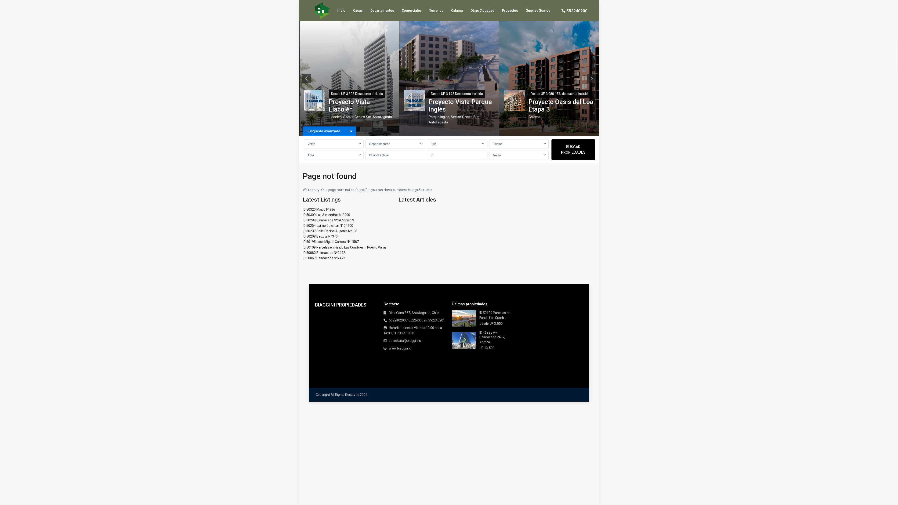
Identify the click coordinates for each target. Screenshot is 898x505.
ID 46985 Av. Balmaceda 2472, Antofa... (492, 337)
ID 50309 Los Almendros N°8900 (326, 215)
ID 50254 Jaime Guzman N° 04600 (328, 225)
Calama (457, 10)
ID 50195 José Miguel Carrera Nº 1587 (331, 242)
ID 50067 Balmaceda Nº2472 (324, 258)
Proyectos (510, 10)
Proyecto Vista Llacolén (349, 105)
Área (311, 155)
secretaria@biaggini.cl (405, 341)
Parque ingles (439, 117)
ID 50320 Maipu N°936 (319, 209)
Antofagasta (382, 117)
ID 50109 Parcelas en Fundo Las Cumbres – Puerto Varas (345, 247)
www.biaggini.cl (400, 348)
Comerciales (412, 10)
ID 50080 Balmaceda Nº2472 (324, 253)
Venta (311, 144)
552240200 (576, 10)
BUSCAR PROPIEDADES (573, 150)
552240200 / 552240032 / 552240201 (417, 320)
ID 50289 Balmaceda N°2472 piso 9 (328, 220)
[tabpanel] (349, 78)
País (433, 144)
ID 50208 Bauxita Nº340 (320, 236)
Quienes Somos (538, 10)
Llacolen (335, 117)
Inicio (341, 10)
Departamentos (382, 10)
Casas (358, 10)
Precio (496, 155)
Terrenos (436, 10)
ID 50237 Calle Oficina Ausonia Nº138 (330, 231)
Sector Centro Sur (357, 117)
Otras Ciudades (482, 10)
